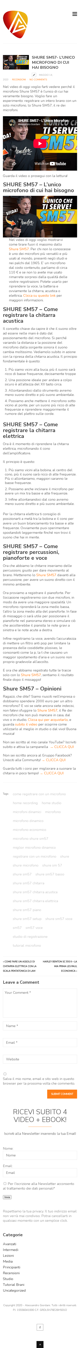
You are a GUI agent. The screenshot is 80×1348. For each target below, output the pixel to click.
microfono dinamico (28, 820)
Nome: (8, 1148)
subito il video (26, 724)
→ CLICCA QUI (62, 746)
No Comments (38, 79)
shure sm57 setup (27, 918)
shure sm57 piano (27, 910)
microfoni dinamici (27, 812)
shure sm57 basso (50, 874)
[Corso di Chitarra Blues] (15, 36)
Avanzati (9, 1244)
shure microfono (25, 865)
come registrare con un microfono (39, 794)
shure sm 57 (52, 865)
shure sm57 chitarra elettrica (35, 901)
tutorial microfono (27, 945)
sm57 (17, 927)
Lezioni (8, 1255)
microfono (53, 812)
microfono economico (29, 829)
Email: (7, 1166)
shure (64, 856)
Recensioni (19, 79)
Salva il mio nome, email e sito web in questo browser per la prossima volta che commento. (39, 1081)
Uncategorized (14, 1290)
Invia (7, 1197)
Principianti (11, 1267)
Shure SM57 (19, 249)
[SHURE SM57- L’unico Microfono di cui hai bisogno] (16, 62)
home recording (25, 803)
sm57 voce (34, 927)
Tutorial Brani (13, 1284)
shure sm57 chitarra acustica (35, 892)
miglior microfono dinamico (34, 847)
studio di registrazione (30, 936)
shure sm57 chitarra (28, 883)
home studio (51, 803)
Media (8, 1261)
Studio (8, 1279)
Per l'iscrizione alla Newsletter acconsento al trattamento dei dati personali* (38, 1186)
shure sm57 (22, 874)
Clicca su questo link (39, 295)
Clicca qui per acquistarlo (48, 719)
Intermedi (10, 1249)
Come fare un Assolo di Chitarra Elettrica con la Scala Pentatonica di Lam (20, 966)
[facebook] (40, 1327)
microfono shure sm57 (30, 838)
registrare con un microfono (34, 856)
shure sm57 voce (58, 918)
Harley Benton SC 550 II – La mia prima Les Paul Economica (60, 966)
